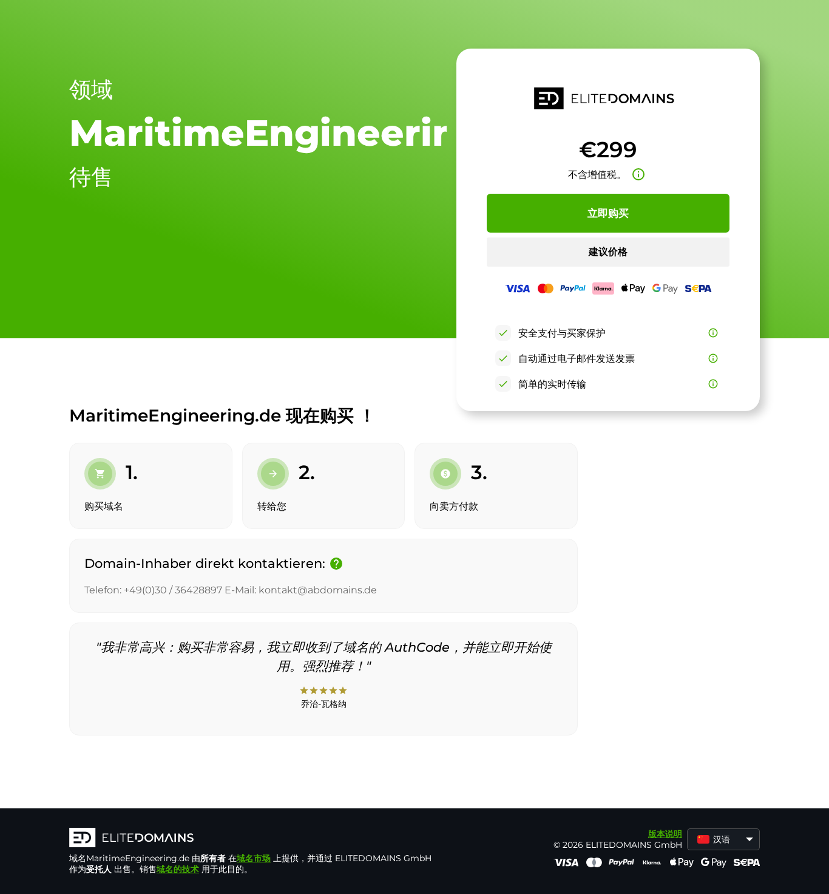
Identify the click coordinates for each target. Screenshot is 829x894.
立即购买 (608, 213)
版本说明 (665, 833)
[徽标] (251, 839)
